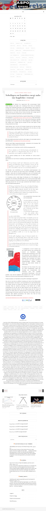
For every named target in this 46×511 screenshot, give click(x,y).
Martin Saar (27, 100)
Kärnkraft (21, 62)
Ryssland (22, 71)
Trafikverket (28, 74)
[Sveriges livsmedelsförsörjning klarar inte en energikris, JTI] (41, 390)
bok (25, 45)
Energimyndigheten (28, 50)
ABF (12, 43)
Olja (12, 69)
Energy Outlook (6, 308)
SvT (12, 74)
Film (24, 52)
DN (27, 48)
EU (18, 52)
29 (25, 31)
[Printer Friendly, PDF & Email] (9, 104)
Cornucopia (20, 48)
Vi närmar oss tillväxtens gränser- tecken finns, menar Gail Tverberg (22, 406)
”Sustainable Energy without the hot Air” (22, 117)
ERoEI (12, 52)
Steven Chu (10, 309)
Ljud (29, 62)
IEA (12, 57)
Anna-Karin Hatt (11, 306)
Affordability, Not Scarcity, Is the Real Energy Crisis (21, 446)
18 (15, 28)
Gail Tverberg (14, 55)
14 (22, 25)
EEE (33, 48)
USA (12, 76)
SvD (30, 71)
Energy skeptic (23, 476)
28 (22, 31)
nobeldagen (32, 308)
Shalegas (5, 309)
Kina (31, 57)
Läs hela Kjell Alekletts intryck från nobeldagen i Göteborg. (19, 297)
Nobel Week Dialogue (25, 308)
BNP (19, 45)
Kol (19, 308)
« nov (11, 36)
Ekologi (17, 92)
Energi (18, 50)
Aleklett (19, 43)
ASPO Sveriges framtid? (22, 423)
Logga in (12, 493)
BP (30, 45)
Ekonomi (21, 92)
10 (13, 25)
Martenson (14, 64)
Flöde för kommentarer (15, 498)
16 (10, 28)
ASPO (12, 45)
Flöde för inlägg (13, 495)
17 (13, 28)
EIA (12, 50)
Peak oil (20, 69)
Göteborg (12, 308)
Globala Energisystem (27, 55)
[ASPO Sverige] (23, 4)
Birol (16, 306)
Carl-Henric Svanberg (27, 306)
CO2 (12, 48)
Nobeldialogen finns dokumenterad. (21, 140)
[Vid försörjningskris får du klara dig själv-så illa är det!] (4, 390)
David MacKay (35, 306)
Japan (24, 57)
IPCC (18, 57)
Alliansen (27, 43)
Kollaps (13, 62)
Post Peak (13, 71)
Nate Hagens (23, 64)
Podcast (29, 69)
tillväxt (19, 74)
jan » (14, 36)
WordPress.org (13, 501)
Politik (29, 92)
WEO (19, 76)
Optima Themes (12, 508)
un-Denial (23, 460)
